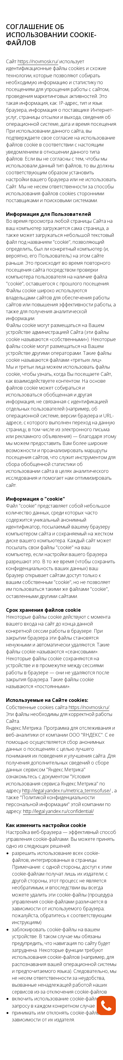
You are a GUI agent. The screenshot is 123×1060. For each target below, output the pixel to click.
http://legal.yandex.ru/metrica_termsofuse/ (66, 790)
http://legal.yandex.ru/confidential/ (58, 811)
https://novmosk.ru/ (38, 61)
